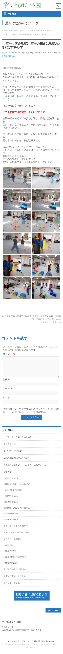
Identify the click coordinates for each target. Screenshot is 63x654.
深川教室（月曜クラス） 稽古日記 (17, 484)
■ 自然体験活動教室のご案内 (16, 458)
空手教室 (8, 472)
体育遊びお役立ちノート (13, 563)
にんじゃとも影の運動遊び (16, 526)
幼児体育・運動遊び (13, 539)
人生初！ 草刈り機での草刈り (16, 316)
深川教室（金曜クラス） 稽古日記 (17, 508)
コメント (9, 354)
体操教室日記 (9, 545)
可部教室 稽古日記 (11, 496)
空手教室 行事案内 (11, 519)
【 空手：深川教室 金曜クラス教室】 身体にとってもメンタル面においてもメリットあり (46, 319)
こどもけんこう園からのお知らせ (19, 437)
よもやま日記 (10, 444)
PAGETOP (53, 610)
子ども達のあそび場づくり (16, 569)
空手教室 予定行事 (11, 478)
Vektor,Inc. (52, 644)
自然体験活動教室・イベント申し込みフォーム (25, 465)
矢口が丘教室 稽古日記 (13, 490)
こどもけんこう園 (28, 641)
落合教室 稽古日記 (11, 502)
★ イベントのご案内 (13, 451)
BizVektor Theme (37, 644)
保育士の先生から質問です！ (15, 557)
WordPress (22, 644)
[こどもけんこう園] (21, 5)
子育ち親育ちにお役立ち (15, 576)
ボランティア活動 (12, 583)
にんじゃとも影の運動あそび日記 (17, 532)
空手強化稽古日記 (11, 513)
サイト (6, 397)
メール (8, 388)
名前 (6, 379)
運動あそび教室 (10, 551)
